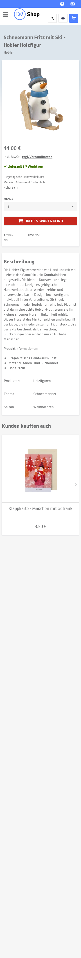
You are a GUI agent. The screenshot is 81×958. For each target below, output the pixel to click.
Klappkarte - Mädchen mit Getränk (40, 508)
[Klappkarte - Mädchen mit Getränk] (40, 469)
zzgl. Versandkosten (37, 156)
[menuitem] (6, 14)
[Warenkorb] (73, 18)
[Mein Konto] (63, 18)
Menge (8, 199)
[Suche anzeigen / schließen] (52, 18)
